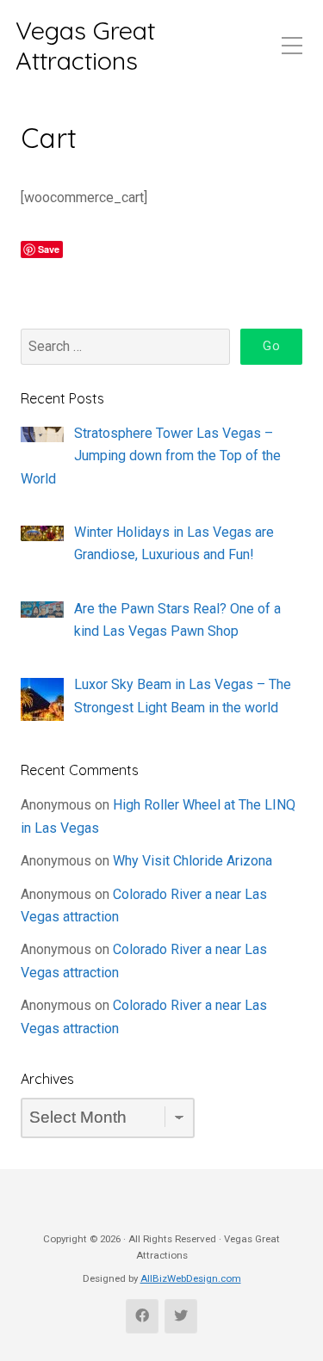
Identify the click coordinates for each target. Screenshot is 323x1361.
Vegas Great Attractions (85, 45)
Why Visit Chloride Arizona (192, 861)
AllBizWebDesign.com (190, 1278)
